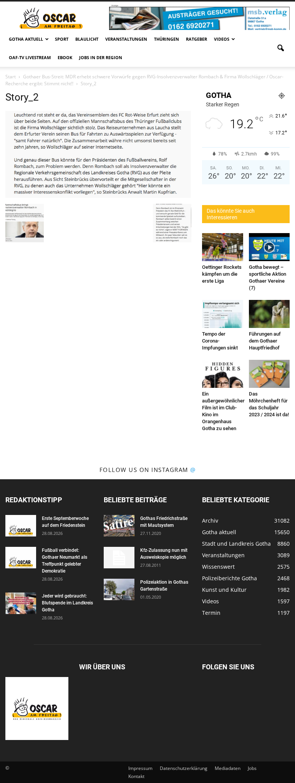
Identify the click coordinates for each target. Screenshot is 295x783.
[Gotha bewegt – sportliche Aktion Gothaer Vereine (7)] (269, 247)
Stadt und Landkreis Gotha (236, 543)
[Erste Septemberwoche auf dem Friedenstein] (20, 525)
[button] (280, 48)
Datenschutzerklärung (183, 768)
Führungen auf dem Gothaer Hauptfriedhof (265, 341)
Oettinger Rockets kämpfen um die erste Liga (222, 274)
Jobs (252, 768)
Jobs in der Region (100, 57)
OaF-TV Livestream (30, 57)
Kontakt (136, 776)
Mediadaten (227, 768)
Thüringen (166, 39)
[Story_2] (98, 196)
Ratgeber (196, 39)
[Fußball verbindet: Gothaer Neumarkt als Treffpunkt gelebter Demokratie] (20, 557)
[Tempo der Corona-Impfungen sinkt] (222, 314)
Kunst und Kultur (224, 589)
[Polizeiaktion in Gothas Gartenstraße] (119, 589)
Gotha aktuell (26, 39)
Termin (211, 612)
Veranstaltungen (126, 39)
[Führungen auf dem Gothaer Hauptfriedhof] (269, 314)
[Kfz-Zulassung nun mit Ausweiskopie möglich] (119, 557)
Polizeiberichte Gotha (229, 578)
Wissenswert (218, 566)
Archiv (210, 520)
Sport (61, 39)
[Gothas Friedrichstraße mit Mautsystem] (119, 525)
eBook (65, 57)
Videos (221, 39)
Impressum (140, 768)
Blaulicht (86, 39)
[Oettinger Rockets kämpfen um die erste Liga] (222, 247)
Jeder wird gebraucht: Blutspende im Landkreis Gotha (67, 602)
